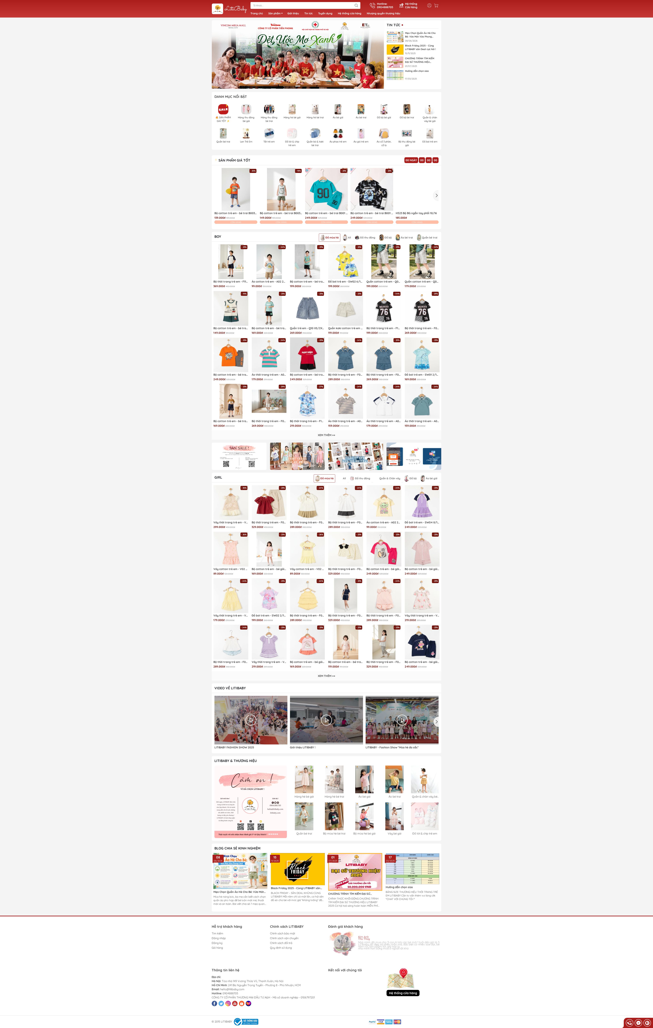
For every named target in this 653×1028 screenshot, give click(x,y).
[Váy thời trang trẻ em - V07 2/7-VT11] (269, 642)
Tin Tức (393, 25)
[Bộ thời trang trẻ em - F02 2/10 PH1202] (269, 401)
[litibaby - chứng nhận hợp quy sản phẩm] (414, 456)
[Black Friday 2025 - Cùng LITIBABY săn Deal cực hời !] (395, 49)
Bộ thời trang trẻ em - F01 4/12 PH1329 (383, 615)
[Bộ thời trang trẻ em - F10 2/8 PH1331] (307, 401)
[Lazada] (248, 1003)
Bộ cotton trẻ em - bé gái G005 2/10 (269, 569)
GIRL (218, 477)
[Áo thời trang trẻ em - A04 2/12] (345, 401)
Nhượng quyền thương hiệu (383, 13)
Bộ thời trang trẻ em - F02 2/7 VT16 (383, 374)
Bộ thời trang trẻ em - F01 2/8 (307, 615)
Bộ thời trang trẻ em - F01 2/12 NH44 (230, 662)
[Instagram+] (228, 1003)
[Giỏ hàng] (437, 5)
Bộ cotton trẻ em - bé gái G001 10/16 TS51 (383, 569)
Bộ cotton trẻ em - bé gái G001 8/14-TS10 (422, 662)
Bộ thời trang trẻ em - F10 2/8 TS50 (383, 328)
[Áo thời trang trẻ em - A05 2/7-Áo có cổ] (383, 401)
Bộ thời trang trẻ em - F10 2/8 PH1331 (307, 421)
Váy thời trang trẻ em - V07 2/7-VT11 (269, 662)
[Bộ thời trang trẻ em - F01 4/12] (307, 502)
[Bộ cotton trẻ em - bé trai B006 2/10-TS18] (269, 308)
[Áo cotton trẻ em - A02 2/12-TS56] (269, 261)
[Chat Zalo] (647, 1023)
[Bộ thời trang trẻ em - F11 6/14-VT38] (230, 261)
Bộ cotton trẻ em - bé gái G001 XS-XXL (422, 569)
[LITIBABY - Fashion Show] (402, 720)
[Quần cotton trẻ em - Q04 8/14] (383, 261)
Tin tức (308, 13)
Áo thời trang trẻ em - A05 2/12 (269, 374)
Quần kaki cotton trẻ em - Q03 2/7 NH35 (345, 328)
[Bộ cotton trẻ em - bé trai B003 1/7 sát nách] (230, 308)
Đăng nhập (219, 938)
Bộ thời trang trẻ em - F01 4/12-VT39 (345, 522)
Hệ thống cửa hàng (349, 13)
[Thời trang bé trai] (355, 456)
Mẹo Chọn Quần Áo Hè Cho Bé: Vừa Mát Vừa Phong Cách (420, 34)
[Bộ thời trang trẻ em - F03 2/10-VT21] (345, 549)
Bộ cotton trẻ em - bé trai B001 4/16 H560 (371, 213)
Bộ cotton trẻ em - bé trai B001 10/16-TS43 (307, 374)
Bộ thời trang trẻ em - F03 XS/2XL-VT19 (345, 615)
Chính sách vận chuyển (284, 938)
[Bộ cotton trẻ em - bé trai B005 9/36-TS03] (345, 642)
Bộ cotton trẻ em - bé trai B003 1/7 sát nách (230, 328)
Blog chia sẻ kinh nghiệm (237, 848)
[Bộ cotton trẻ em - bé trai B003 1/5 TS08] (281, 189)
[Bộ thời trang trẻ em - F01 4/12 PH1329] (383, 595)
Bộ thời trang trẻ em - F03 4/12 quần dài (383, 662)
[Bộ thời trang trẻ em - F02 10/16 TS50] (422, 308)
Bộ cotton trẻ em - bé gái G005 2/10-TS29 (307, 662)
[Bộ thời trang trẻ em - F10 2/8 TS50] (383, 308)
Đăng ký (217, 943)
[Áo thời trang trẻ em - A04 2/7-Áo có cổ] (422, 401)
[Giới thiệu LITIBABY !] (326, 720)
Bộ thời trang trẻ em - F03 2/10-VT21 (345, 569)
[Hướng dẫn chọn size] (395, 75)
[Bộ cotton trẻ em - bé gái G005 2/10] (269, 549)
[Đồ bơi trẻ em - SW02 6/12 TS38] (345, 261)
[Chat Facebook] (638, 1023)
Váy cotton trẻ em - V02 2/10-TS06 (230, 569)
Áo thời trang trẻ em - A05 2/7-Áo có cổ (383, 421)
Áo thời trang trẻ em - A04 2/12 (345, 421)
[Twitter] (221, 1003)
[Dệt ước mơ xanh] (298, 54)
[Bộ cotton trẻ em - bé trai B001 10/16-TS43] (307, 354)
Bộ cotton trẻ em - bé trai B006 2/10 (230, 421)
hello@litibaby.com (232, 989)
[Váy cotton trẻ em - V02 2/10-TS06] (230, 549)
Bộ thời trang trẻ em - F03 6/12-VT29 (269, 522)
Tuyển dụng (325, 13)
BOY (217, 236)
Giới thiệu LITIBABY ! (302, 747)
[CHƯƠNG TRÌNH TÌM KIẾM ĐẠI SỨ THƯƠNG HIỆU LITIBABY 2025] (395, 62)
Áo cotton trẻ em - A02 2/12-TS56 (269, 281)
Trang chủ (256, 13)
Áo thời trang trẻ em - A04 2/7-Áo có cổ (422, 421)
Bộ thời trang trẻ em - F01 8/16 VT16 (345, 374)
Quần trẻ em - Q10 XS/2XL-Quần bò (307, 328)
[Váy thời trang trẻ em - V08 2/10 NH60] (230, 595)
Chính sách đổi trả (281, 943)
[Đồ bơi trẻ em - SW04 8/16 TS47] (422, 502)
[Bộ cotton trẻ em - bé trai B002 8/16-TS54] (307, 261)
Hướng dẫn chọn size (417, 71)
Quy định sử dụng (281, 947)
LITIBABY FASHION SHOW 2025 (234, 747)
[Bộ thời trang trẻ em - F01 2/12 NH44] (230, 642)
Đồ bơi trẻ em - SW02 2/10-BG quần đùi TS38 (269, 615)
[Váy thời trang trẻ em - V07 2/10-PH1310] (422, 595)
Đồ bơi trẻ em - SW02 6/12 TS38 (345, 281)
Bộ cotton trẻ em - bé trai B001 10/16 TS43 (230, 374)
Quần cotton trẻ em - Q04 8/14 (383, 281)
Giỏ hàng (217, 947)
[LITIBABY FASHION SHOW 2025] (250, 720)
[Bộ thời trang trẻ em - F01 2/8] (307, 595)
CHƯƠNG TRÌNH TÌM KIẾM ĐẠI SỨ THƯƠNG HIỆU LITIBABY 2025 (419, 60)
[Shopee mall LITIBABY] (250, 802)
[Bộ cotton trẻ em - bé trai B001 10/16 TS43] (230, 354)
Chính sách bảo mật (282, 933)
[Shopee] (241, 1003)
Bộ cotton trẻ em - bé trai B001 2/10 (326, 213)
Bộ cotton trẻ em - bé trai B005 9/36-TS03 (345, 662)
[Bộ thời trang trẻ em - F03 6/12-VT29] (269, 502)
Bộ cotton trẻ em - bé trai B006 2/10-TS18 (269, 328)
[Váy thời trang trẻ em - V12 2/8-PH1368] (230, 502)
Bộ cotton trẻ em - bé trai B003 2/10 (235, 213)
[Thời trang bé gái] (297, 456)
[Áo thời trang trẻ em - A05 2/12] (269, 354)
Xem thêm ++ (326, 435)
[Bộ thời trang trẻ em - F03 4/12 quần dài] (383, 642)
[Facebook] (214, 1003)
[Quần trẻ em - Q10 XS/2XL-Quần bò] (307, 308)
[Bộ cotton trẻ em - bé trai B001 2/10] (326, 189)
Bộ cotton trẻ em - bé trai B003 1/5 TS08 (281, 213)
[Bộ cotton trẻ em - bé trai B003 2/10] (235, 189)
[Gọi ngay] (629, 1023)
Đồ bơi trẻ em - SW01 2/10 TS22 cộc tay (422, 374)
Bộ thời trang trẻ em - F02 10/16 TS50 (422, 328)
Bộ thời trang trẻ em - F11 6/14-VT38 (230, 281)
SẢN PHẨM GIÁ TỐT (233, 160)
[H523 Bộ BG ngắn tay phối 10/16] (417, 189)
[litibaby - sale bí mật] (239, 456)
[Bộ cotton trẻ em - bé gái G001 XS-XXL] (422, 549)
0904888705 (230, 993)
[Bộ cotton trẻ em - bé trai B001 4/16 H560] (371, 189)
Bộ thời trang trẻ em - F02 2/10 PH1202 (269, 421)
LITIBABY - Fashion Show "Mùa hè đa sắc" (392, 747)
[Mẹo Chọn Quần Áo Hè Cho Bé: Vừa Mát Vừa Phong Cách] (395, 37)
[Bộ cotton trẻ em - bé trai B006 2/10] (230, 401)
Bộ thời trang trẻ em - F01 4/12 (307, 522)
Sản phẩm (274, 13)
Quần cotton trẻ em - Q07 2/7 (422, 281)
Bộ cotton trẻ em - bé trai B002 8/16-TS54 (307, 281)
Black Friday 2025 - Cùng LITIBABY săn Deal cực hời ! (420, 47)
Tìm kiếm (217, 933)
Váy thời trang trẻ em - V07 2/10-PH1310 (422, 615)
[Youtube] (235, 1003)
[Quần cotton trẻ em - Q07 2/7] (422, 261)
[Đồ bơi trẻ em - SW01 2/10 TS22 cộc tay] (422, 354)
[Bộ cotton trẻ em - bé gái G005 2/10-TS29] (307, 642)
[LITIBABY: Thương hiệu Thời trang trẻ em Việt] (229, 9)
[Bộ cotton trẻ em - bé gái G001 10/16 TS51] (383, 549)
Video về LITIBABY (230, 688)
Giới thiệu (293, 13)
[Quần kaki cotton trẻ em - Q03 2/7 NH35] (345, 308)
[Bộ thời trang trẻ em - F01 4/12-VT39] (345, 502)
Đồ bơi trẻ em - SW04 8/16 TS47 (422, 522)
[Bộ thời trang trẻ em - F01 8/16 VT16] (345, 354)
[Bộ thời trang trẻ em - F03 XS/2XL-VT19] (345, 595)
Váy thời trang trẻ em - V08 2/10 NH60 (230, 615)
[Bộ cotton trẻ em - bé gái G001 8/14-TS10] (422, 642)
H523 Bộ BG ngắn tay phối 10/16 (416, 213)
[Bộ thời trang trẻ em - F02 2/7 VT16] (383, 354)
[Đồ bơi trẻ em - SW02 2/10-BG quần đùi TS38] (269, 595)
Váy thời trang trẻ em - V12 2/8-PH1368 (230, 522)
